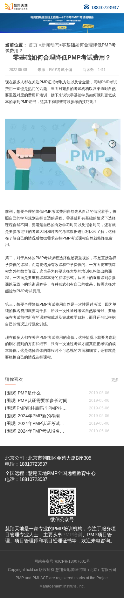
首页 (33, 44)
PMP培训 (72, 534)
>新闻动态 (49, 44)
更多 (115, 380)
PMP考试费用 (28, 291)
